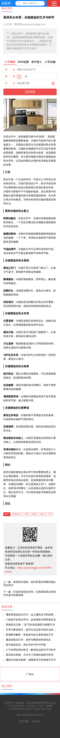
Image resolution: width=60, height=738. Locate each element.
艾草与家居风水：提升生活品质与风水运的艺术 (31, 629)
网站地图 (24, 721)
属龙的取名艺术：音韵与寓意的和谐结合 (28, 639)
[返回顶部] (53, 660)
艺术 (50, 514)
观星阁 (6, 3)
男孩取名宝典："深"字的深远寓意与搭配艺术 (30, 624)
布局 (26, 514)
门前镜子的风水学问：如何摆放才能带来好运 (31, 619)
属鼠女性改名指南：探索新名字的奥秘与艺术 (31, 659)
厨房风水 (17, 514)
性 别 (10, 76)
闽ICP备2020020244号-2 (30, 715)
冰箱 (42, 514)
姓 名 (10, 69)
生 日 (10, 83)
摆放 (34, 514)
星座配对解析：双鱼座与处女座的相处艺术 (29, 634)
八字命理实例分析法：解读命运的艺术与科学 (31, 649)
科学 (7, 514)
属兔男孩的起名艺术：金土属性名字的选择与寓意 (31, 614)
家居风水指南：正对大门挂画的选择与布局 (29, 654)
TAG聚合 (35, 721)
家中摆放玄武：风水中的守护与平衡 (26, 644)
